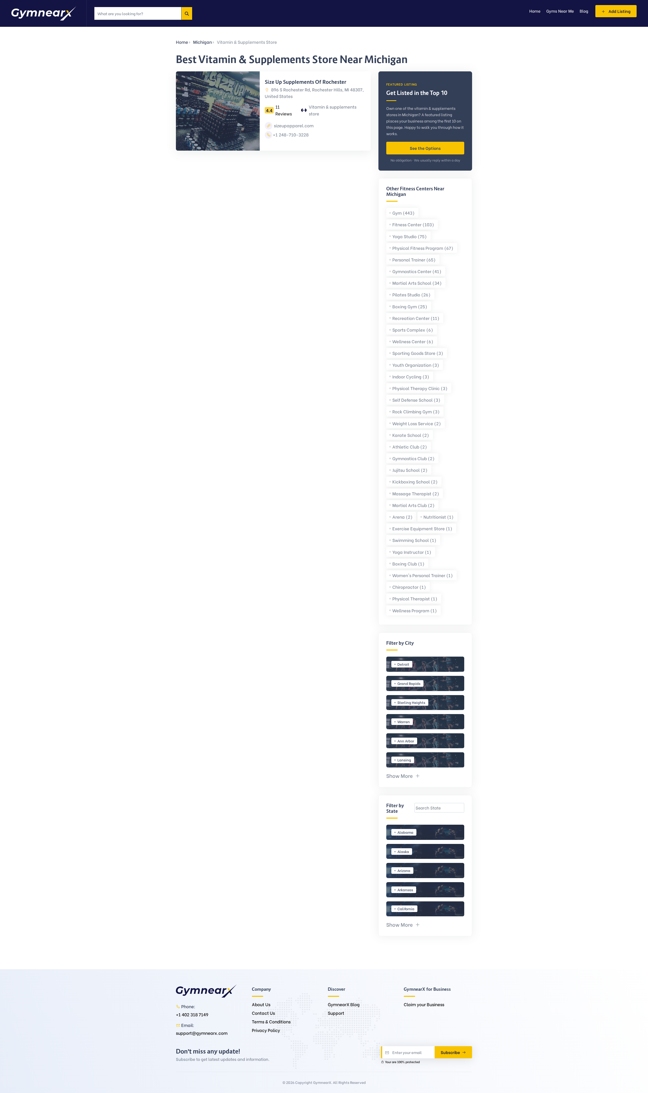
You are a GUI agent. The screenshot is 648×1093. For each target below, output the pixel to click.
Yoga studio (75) (409, 236)
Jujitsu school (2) (410, 470)
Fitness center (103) (413, 224)
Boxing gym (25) (409, 306)
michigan (202, 42)
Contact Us (263, 1013)
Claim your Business (424, 1004)
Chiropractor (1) (409, 587)
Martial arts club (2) (413, 505)
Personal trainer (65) (414, 259)
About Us (261, 1004)
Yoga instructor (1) (411, 552)
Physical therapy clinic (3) (420, 388)
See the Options (425, 148)
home (534, 11)
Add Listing (619, 11)
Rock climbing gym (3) (416, 411)
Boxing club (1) (408, 563)
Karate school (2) (410, 435)
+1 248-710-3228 (291, 134)
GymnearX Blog (344, 1004)
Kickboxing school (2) (415, 481)
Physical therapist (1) (414, 598)
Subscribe (451, 1052)
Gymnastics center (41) (416, 271)
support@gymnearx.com (202, 1033)
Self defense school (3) (416, 400)
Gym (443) (403, 213)
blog (584, 11)
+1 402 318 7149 (192, 1014)
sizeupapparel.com (293, 125)
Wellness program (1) (414, 610)
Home (182, 42)
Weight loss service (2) (416, 423)
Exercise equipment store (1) (422, 528)
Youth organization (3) (415, 365)
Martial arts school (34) (417, 283)
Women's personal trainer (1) (422, 575)
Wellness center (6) (412, 341)
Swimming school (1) (414, 540)
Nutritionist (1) (438, 517)
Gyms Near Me (560, 11)
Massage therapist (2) (415, 493)
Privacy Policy (266, 1030)
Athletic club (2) (409, 446)
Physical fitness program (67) (422, 248)
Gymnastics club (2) (413, 458)
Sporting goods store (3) (417, 353)
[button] (403, 775)
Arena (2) (402, 517)
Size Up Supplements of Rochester (305, 82)
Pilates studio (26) (411, 294)
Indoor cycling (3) (410, 376)
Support (336, 1013)
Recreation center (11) (415, 318)
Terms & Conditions (271, 1021)
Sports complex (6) (412, 330)
